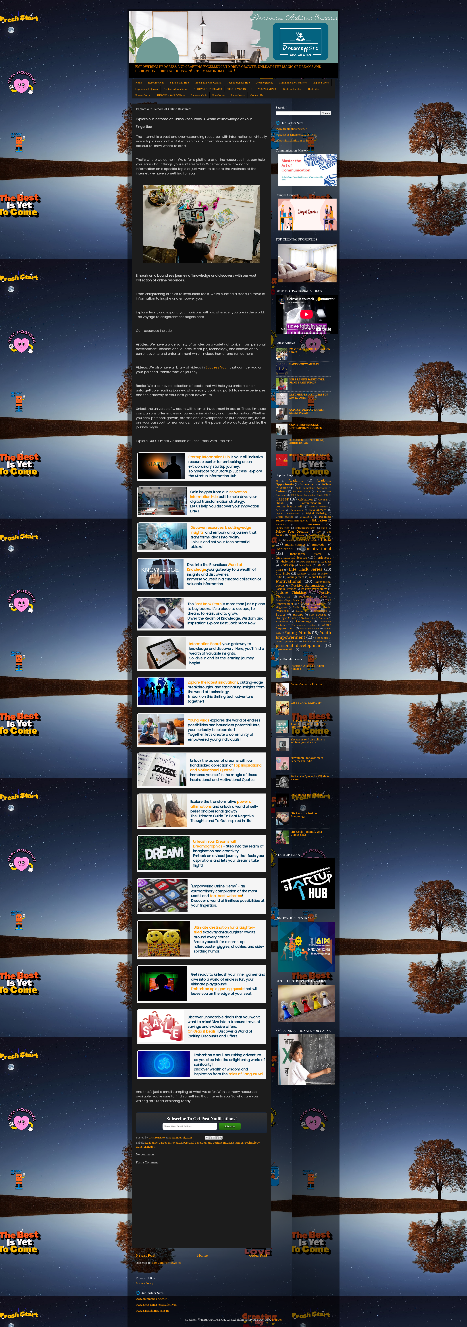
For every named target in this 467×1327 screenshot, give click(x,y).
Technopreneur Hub (238, 82)
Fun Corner (218, 95)
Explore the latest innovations (213, 682)
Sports (280, 614)
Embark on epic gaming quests (217, 988)
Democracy (296, 510)
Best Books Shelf (292, 89)
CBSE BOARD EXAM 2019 (306, 702)
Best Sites (313, 89)
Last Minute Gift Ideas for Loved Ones (308, 396)
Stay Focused (318, 614)
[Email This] (207, 1138)
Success (323, 618)
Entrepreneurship (305, 528)
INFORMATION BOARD (207, 89)
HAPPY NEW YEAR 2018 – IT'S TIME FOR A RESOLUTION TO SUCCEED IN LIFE (309, 724)
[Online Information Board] (162, 668)
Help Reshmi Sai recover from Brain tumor (307, 381)
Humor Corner (143, 95)
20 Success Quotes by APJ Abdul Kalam (306, 442)
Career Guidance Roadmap (307, 684)
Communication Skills (290, 506)
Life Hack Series (305, 569)
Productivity (306, 596)
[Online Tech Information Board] (161, 704)
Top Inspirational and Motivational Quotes (226, 768)
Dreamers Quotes (298, 520)
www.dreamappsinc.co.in (291, 129)
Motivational (289, 581)
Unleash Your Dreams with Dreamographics (215, 844)
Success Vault (199, 95)
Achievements (309, 484)
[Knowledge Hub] (161, 588)
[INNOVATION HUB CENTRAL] (162, 513)
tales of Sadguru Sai (246, 1074)
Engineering (283, 528)
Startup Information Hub (209, 457)
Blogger (277, 1319)
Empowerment (310, 524)
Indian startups (295, 544)
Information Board (205, 643)
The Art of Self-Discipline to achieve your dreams (308, 741)
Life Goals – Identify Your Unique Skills (306, 833)
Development (317, 510)
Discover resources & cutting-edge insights (221, 530)
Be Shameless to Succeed (306, 794)
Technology (252, 1142)
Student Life (308, 618)
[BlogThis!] (210, 1138)
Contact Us (256, 95)
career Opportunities (287, 641)
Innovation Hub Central (208, 82)
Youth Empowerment (303, 635)
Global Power (296, 535)
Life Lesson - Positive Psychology (304, 815)
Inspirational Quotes (146, 89)
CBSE (318, 491)
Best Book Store (208, 604)
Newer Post (146, 1255)
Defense (280, 510)
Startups (238, 1142)
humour (307, 641)
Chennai (322, 499)
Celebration (305, 499)
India (326, 539)
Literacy (301, 573)
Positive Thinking (291, 592)
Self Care (313, 600)
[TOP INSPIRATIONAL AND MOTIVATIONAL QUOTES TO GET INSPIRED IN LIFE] (162, 784)
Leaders (326, 561)
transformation (145, 1146)
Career (163, 1142)
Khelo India (287, 561)
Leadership (287, 565)
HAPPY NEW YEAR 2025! (304, 364)
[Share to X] (214, 1138)
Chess (279, 503)
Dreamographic (264, 82)
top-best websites (226, 895)
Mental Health (318, 577)
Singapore (281, 607)
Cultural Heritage (318, 506)
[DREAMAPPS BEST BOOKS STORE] (161, 627)
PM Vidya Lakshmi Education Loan (309, 351)
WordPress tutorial (309, 628)
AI (277, 481)
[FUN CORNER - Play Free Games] (162, 1000)
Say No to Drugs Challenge (309, 455)
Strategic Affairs (286, 618)
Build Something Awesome (311, 488)
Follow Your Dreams (292, 531)
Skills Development (305, 607)
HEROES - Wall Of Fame (171, 95)
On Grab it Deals (202, 1031)
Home (139, 82)
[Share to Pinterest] (221, 1138)
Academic (151, 1142)
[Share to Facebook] (217, 1138)
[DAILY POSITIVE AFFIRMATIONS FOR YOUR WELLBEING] (162, 826)
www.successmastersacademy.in (296, 134)
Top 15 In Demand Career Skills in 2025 (306, 411)
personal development (197, 1142)
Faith (324, 528)
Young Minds (198, 720)
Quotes (323, 596)
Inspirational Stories (291, 557)
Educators (281, 524)
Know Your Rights (308, 561)
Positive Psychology (314, 589)
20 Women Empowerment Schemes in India (307, 759)
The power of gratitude (304, 625)
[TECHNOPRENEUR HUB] (162, 549)
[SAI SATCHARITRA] (164, 1076)
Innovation (175, 1142)
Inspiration (284, 549)
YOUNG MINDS (267, 89)
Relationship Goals (287, 600)
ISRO (324, 535)
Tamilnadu (282, 621)
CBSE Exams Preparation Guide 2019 (309, 495)
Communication (310, 503)
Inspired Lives (321, 82)
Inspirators (322, 557)
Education (319, 520)
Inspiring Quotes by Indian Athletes (307, 667)
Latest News (238, 95)
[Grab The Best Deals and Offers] (161, 1041)
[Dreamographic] (164, 869)
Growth (312, 535)
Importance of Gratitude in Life (301, 540)
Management (295, 577)
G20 (319, 532)
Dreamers (306, 516)
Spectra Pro (302, 611)
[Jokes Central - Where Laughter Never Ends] (164, 956)
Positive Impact (222, 1142)
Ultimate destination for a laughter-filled (224, 930)
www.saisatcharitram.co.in (292, 140)
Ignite (279, 540)
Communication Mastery (293, 82)
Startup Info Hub (179, 82)
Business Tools (301, 491)
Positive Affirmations (175, 89)
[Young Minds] (161, 743)
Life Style (283, 573)
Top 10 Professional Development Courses (305, 426)
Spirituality (320, 611)
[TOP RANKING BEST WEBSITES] (163, 911)
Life (319, 565)
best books (321, 638)
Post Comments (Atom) (166, 1262)
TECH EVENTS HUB (239, 89)
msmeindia (322, 641)
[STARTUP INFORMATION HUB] (161, 477)
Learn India (305, 565)
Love (313, 574)
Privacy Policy (144, 1283)
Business (281, 491)
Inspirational (318, 548)
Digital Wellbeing (316, 513)
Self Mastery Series (312, 604)
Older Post (258, 1255)
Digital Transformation (288, 513)
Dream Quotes (284, 516)
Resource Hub (156, 82)
